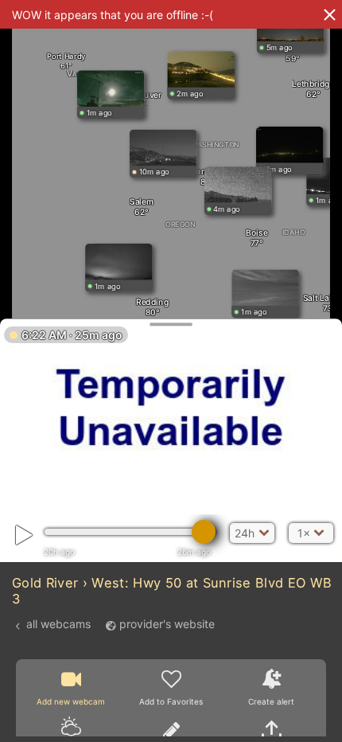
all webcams (58, 624)
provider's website (167, 624)
